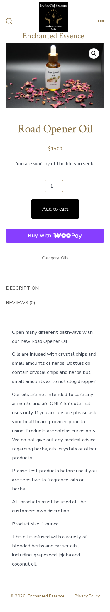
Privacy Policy (87, 596)
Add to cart (55, 209)
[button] (94, 53)
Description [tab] (22, 288)
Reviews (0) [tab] (20, 302)
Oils (64, 258)
